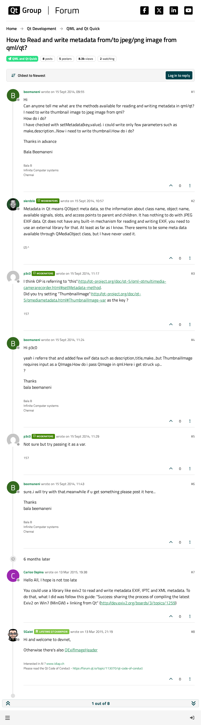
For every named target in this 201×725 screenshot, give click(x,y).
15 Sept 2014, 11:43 (69, 483)
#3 (193, 273)
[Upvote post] (171, 185)
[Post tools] (190, 185)
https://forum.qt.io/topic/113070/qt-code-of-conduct (108, 668)
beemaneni (32, 91)
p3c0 (27, 273)
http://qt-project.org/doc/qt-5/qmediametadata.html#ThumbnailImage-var (82, 297)
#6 (193, 483)
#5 (193, 436)
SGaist (28, 631)
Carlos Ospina (34, 572)
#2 (193, 200)
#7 (193, 572)
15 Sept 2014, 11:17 (84, 273)
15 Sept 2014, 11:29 (84, 436)
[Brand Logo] (43, 10)
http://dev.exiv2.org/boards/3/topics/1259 (137, 603)
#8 (193, 631)
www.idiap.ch (55, 663)
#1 (193, 91)
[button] (7, 717)
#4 (193, 339)
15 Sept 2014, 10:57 (89, 200)
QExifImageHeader (81, 650)
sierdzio (29, 200)
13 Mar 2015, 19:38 (73, 572)
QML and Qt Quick (24, 58)
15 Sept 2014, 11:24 (69, 339)
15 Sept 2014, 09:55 (69, 91)
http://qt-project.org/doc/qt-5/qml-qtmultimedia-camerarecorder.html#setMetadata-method (95, 284)
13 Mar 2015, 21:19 (99, 631)
